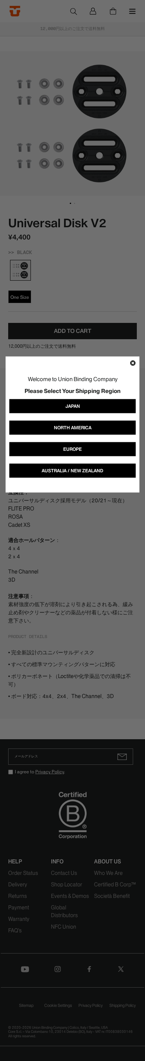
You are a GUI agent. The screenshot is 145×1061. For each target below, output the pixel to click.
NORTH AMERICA (72, 427)
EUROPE (72, 449)
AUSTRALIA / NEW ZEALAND (72, 470)
